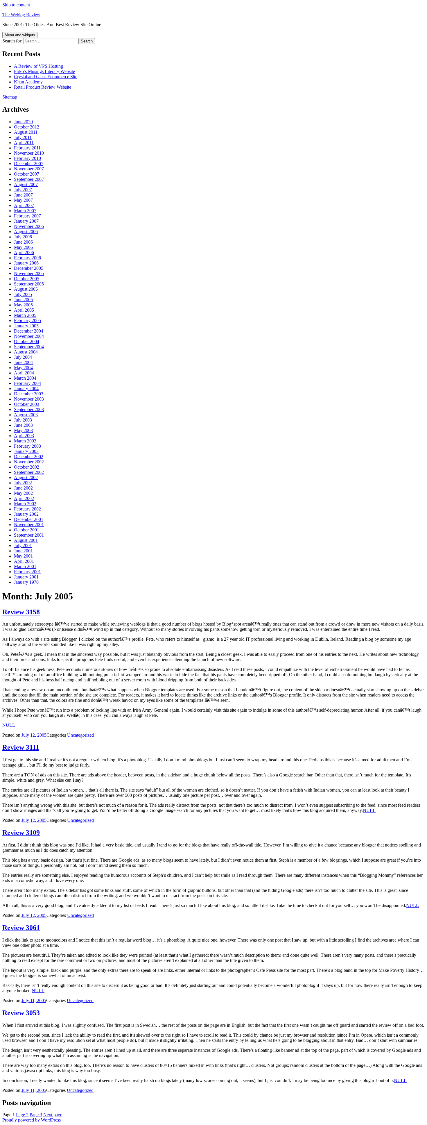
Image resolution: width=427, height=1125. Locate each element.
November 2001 (29, 524)
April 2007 (24, 205)
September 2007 (29, 179)
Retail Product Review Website (42, 87)
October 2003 (26, 404)
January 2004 (26, 388)
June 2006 (23, 242)
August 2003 (26, 414)
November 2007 (29, 168)
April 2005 (24, 310)
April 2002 (24, 498)
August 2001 (26, 540)
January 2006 (26, 262)
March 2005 (25, 315)
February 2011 (27, 147)
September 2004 (29, 346)
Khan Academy (28, 81)
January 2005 (26, 325)
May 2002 (23, 493)
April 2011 (24, 142)
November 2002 (29, 461)
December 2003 (28, 393)
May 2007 (23, 200)
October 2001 (26, 529)
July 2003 (23, 419)
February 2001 (27, 571)
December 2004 (28, 330)
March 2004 (25, 378)
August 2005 (26, 289)
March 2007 (25, 210)
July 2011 (23, 137)
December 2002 (28, 456)
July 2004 (23, 357)
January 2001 (26, 576)
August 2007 (26, 184)
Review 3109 (21, 832)
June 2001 (23, 550)
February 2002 (27, 508)
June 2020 (23, 121)
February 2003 (27, 446)
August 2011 (25, 132)
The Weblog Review (21, 14)
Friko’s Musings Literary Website (44, 71)
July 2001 (23, 545)
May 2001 (23, 555)
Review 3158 (21, 612)
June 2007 (23, 194)
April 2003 (24, 435)
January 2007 (26, 221)
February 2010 (27, 158)
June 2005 (23, 299)
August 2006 (26, 231)
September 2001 (29, 535)
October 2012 (26, 126)
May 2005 (23, 304)
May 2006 (23, 247)
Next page (52, 1114)
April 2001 (24, 561)
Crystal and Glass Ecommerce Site (45, 76)
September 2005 (29, 283)
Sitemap (9, 96)
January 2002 (26, 514)
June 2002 (23, 487)
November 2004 (29, 336)
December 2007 (28, 163)
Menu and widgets (20, 35)
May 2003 (23, 430)
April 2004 (24, 372)
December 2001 (28, 519)
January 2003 (26, 451)
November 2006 (29, 226)
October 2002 (26, 467)
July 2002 (23, 482)
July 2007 (23, 189)
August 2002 (26, 477)
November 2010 (29, 153)
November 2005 (29, 273)
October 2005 (26, 278)
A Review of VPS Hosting (38, 66)
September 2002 (29, 472)
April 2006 (24, 252)
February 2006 (27, 257)
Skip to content (16, 4)
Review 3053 (21, 1013)
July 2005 (23, 294)
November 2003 (29, 399)
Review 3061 (21, 927)
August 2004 (26, 351)
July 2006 (23, 236)
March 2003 (25, 440)
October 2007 (26, 174)
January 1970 (26, 582)
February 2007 (27, 215)
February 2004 (27, 383)
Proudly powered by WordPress (31, 1119)
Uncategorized (80, 735)
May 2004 (23, 367)
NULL (8, 725)
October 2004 (26, 341)
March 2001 (25, 566)
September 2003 (29, 409)
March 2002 (25, 503)
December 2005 (28, 268)
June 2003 (23, 425)
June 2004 (23, 362)
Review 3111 (20, 747)
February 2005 (27, 320)
